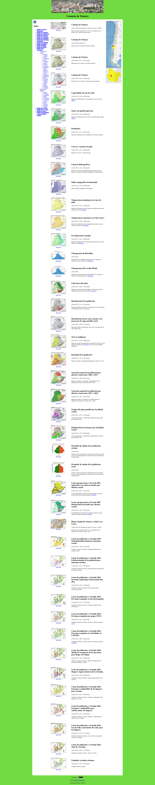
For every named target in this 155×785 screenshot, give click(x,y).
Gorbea (45, 63)
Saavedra (45, 79)
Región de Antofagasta (43, 34)
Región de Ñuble (41, 45)
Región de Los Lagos (42, 109)
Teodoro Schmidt (45, 81)
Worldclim (83, 210)
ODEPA (94, 495)
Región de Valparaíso (43, 38)
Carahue (45, 55)
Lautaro (45, 64)
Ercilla (45, 96)
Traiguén (45, 105)
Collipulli (45, 93)
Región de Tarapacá (42, 32)
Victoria (45, 106)
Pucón (44, 77)
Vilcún (45, 85)
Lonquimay (46, 98)
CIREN (73, 100)
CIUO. (73, 623)
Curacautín (46, 95)
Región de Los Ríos (42, 108)
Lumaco (45, 101)
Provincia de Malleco (43, 90)
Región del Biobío (41, 47)
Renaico (45, 104)
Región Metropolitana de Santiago (43, 40)
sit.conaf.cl (93, 291)
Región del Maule (41, 44)
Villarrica (45, 86)
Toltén (44, 83)
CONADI (85, 344)
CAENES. (74, 643)
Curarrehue (46, 58)
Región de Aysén (41, 111)
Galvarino (45, 61)
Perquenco (46, 74)
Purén (44, 102)
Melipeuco (46, 67)
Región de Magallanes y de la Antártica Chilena (43, 114)
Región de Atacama (42, 35)
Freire (44, 60)
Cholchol (45, 87)
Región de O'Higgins (42, 42)
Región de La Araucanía (40, 49)
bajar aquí (58, 30)
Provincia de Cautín (43, 52)
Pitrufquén (46, 76)
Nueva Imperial (45, 69)
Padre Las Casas (45, 72)
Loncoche (45, 66)
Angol (44, 92)
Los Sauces (46, 99)
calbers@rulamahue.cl (79, 780)
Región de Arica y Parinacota (42, 30)
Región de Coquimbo (42, 37)
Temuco (45, 54)
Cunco (45, 57)
